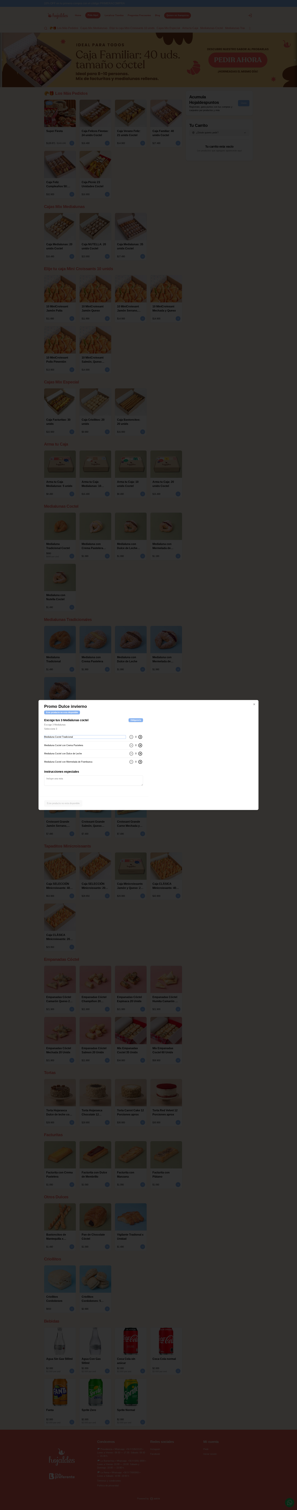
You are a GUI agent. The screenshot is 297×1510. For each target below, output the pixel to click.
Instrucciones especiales (61, 771)
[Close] (254, 704)
